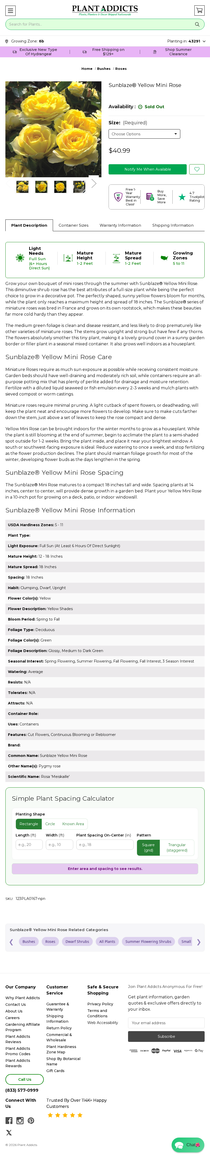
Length (26, 835)
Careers (12, 1018)
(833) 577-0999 (21, 1090)
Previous (8, 183)
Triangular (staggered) (176, 848)
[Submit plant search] (197, 24)
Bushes (29, 941)
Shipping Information (173, 225)
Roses (50, 941)
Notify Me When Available (147, 169)
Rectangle (28, 824)
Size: (128, 123)
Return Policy (59, 1028)
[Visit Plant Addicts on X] (9, 1132)
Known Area (73, 824)
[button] (10, 11)
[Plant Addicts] (105, 10)
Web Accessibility (102, 1022)
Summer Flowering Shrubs (148, 941)
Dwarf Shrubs (77, 941)
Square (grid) (148, 848)
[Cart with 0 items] (199, 10)
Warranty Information (120, 225)
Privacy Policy (100, 1004)
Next (94, 183)
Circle (50, 824)
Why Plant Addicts (22, 998)
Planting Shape (30, 814)
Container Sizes (73, 225)
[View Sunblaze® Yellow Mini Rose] (22, 187)
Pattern (144, 835)
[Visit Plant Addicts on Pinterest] (31, 1120)
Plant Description (29, 225)
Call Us (24, 1079)
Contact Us (15, 1004)
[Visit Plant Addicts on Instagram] (20, 1120)
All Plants (107, 941)
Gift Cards (55, 1070)
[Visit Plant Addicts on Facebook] (9, 1120)
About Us (14, 1011)
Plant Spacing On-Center (103, 835)
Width (55, 835)
